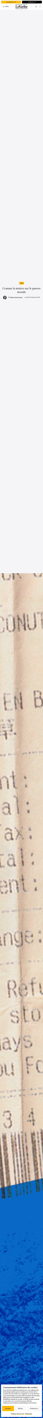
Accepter (8, 1408)
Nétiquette (28, 1414)
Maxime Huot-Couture (16, 297)
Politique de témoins (17, 1414)
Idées (21, 283)
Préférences (34, 1408)
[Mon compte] (36, 6)
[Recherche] (40, 6)
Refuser (20, 1408)
